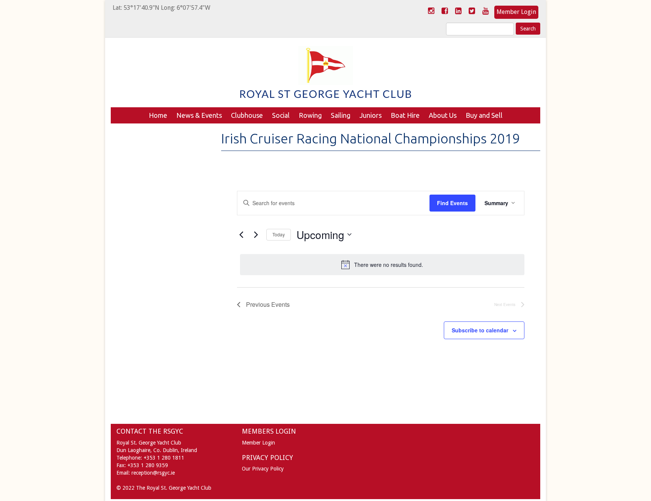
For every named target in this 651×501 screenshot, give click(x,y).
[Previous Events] (241, 234)
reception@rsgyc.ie (153, 473)
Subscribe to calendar (480, 330)
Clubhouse (247, 115)
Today (278, 234)
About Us (443, 115)
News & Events (199, 115)
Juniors (370, 115)
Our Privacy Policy (263, 469)
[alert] (382, 264)
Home (158, 115)
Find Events (452, 203)
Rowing (310, 115)
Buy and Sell (484, 115)
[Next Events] (256, 234)
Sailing (340, 115)
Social (281, 115)
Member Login (516, 11)
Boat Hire (405, 115)
